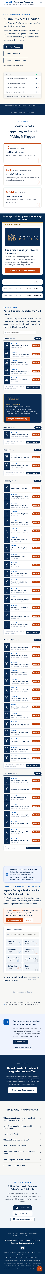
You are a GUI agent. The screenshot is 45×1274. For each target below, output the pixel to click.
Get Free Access (13, 47)
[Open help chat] (39, 1268)
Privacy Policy (20, 1258)
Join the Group (24, 1213)
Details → (36, 345)
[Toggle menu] (41, 3)
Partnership (9, 1260)
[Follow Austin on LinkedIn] (22, 1248)
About (7, 1258)
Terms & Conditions (32, 1258)
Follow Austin (23, 1208)
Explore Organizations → (16, 60)
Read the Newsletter (24, 1219)
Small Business (27, 1236)
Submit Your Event (20, 1260)
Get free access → (33, 387)
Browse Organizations (23, 1047)
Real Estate (16, 1236)
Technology (33, 1233)
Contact (12, 1258)
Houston (25, 1255)
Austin (39, 1253)
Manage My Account (33, 1260)
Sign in (28, 920)
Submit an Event (20, 1041)
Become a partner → (34, 282)
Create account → (14, 920)
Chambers (23, 1233)
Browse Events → (13, 53)
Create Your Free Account (22, 1090)
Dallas (19, 1255)
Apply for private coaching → (22, 271)
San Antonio (32, 1253)
